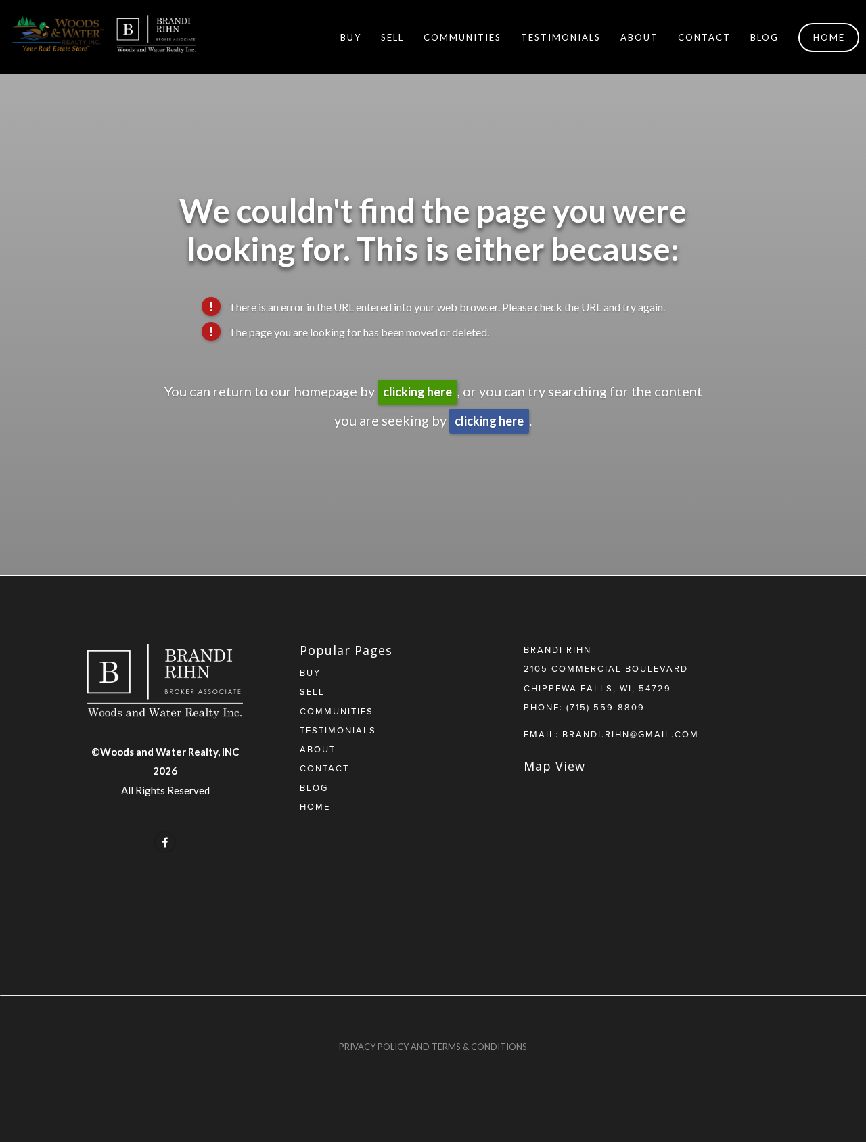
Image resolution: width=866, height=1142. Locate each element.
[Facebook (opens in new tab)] (165, 842)
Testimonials (561, 37)
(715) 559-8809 (605, 707)
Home (829, 37)
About (639, 37)
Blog (764, 37)
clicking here (417, 391)
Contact (704, 37)
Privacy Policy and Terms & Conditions (433, 1046)
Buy (350, 37)
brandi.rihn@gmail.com (630, 734)
